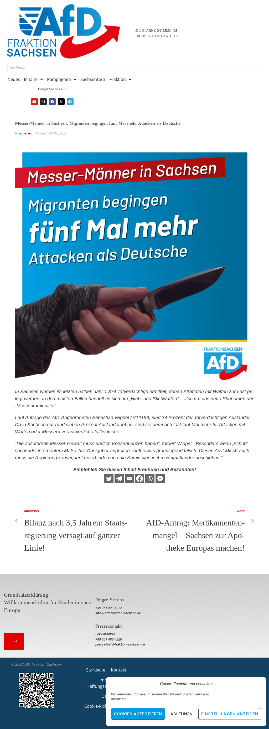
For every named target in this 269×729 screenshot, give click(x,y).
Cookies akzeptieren (138, 714)
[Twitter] (108, 478)
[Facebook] (52, 101)
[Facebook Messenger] (160, 478)
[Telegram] (70, 101)
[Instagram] (43, 101)
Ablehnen (181, 714)
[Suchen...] (136, 67)
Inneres (25, 133)
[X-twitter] (61, 101)
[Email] (129, 478)
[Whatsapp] (149, 478)
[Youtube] (34, 101)
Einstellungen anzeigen (229, 714)
